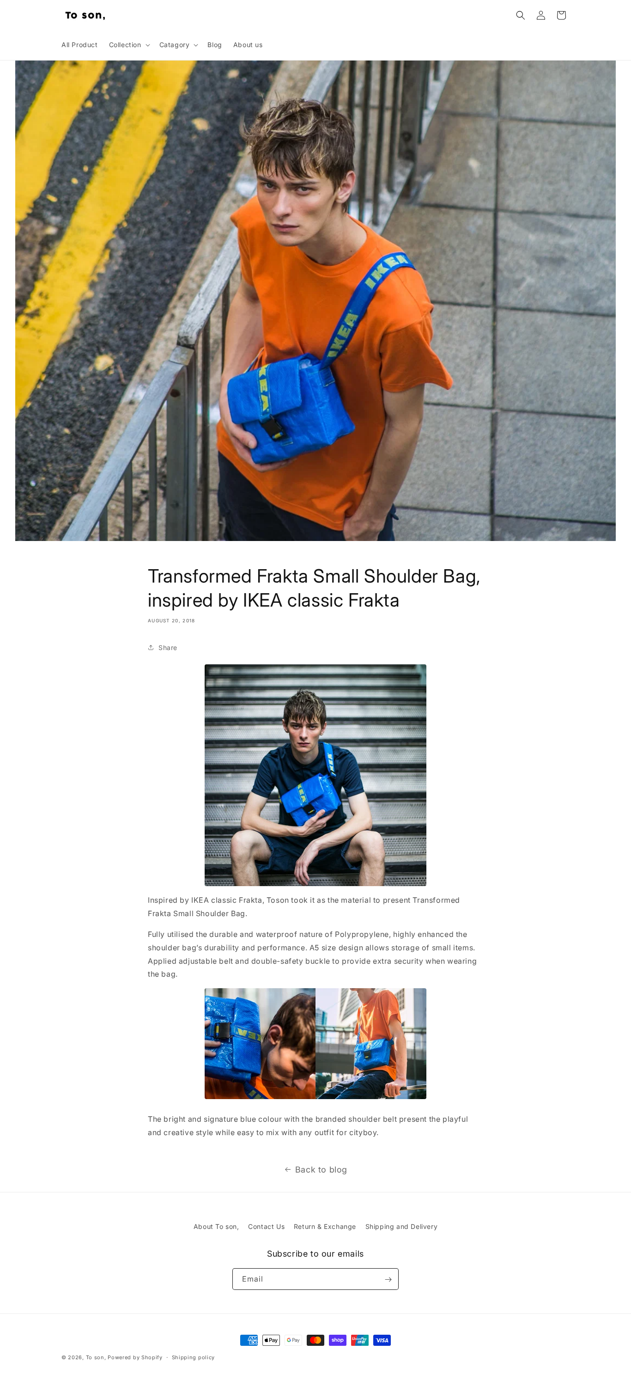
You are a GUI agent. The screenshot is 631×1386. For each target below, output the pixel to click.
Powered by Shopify (135, 1357)
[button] (128, 45)
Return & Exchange (325, 1226)
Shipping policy (193, 1357)
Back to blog (321, 1169)
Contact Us (266, 1226)
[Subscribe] (388, 1279)
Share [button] (167, 647)
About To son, (216, 1226)
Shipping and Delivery (401, 1226)
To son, (96, 1357)
